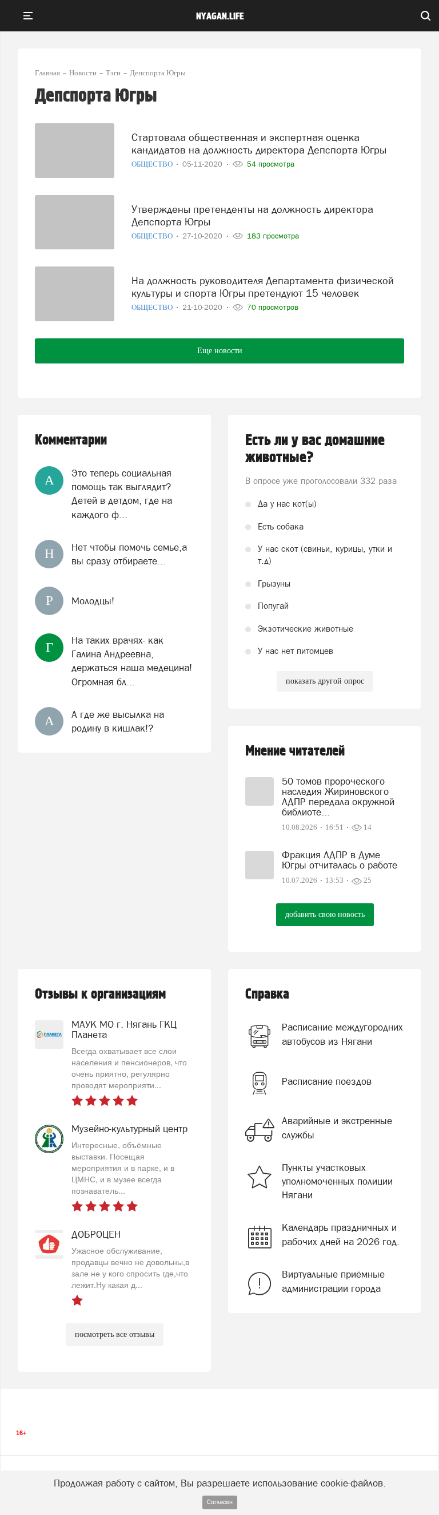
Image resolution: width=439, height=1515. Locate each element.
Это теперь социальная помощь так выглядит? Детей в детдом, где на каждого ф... (121, 493)
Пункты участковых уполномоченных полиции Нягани (337, 1181)
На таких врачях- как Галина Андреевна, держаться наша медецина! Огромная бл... (131, 661)
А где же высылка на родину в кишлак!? (117, 721)
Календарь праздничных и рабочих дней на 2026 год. (341, 1234)
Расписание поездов (327, 1081)
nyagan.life (220, 16)
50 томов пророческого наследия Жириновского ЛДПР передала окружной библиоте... (338, 796)
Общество (152, 164)
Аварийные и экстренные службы (337, 1127)
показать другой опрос (325, 681)
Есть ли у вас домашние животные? (315, 449)
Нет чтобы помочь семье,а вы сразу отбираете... (129, 554)
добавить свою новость (325, 914)
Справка (267, 994)
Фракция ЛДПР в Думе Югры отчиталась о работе (339, 860)
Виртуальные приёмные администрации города (333, 1281)
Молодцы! (92, 601)
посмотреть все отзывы (114, 1334)
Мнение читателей (295, 751)
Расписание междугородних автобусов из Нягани (342, 1034)
